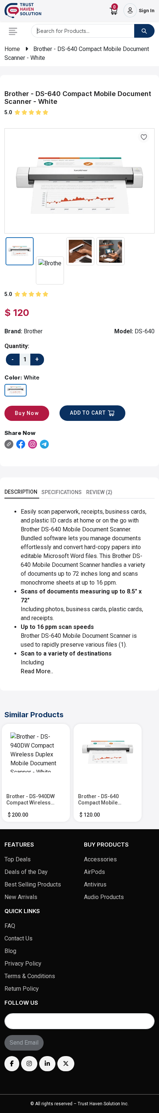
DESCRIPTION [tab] (20, 492)
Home (12, 48)
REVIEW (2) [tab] (99, 492)
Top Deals (17, 859)
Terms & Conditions (29, 976)
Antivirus (95, 884)
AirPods (94, 871)
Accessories (100, 859)
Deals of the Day (26, 871)
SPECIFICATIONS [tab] (61, 492)
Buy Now (27, 413)
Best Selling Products (32, 884)
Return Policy (21, 988)
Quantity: (16, 346)
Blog (10, 950)
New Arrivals (20, 897)
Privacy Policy (22, 963)
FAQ (9, 925)
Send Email (24, 1042)
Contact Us (18, 938)
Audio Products (104, 897)
